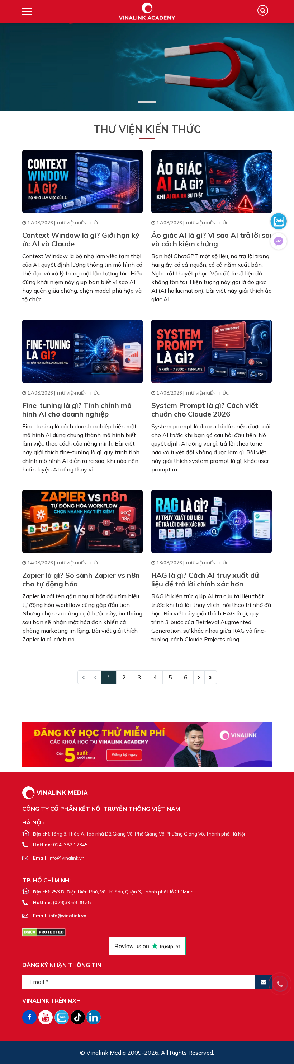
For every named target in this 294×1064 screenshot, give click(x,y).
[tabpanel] (147, 67)
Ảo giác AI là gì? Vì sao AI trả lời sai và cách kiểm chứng (211, 239)
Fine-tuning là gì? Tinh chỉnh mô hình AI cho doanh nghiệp (77, 409)
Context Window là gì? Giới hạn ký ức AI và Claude (80, 239)
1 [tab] (147, 102)
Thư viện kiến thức (78, 223)
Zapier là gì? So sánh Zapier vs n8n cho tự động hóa (81, 579)
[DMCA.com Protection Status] (44, 931)
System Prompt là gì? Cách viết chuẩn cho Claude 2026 (204, 409)
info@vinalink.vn (67, 858)
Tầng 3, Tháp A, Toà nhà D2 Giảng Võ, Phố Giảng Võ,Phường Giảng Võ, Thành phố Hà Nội (148, 834)
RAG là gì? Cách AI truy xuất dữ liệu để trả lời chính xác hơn (205, 579)
